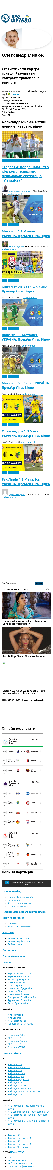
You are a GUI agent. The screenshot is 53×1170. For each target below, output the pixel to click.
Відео (4, 224)
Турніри (6, 961)
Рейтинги (8, 932)
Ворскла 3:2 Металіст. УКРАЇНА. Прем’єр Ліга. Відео (26, 337)
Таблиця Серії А (16, 1076)
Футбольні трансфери (19, 903)
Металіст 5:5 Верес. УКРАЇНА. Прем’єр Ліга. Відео (26, 385)
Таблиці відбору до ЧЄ (19, 1144)
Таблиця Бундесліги (18, 1079)
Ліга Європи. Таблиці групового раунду (28, 1111)
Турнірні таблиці (12, 1052)
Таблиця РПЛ (15, 1094)
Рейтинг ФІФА (15, 944)
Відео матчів (14, 900)
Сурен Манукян (17, 494)
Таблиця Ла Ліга (16, 1073)
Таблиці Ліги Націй (18, 1147)
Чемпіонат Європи (18, 1041)
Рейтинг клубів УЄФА (19, 941)
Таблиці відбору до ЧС (19, 1138)
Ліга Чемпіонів (15, 1014)
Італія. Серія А (15, 985)
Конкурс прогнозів (13, 917)
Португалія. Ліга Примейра (22, 997)
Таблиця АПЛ (15, 1070)
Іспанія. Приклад (16, 982)
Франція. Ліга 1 (16, 991)
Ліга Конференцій (17, 1020)
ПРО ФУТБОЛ (17, 1152)
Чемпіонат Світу (16, 1035)
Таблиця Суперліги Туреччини (24, 1091)
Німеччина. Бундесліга (20, 988)
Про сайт (12, 1157)
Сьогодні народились (14, 956)
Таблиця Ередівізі (17, 1085)
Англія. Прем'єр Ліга (18, 979)
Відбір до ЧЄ (14, 1044)
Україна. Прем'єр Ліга (19, 973)
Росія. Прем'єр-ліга (18, 1003)
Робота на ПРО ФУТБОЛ (20, 1163)
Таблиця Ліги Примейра (20, 1088)
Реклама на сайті (17, 1160)
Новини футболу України (26, 160)
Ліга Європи (14, 1017)
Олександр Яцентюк (19, 190)
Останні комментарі (18, 906)
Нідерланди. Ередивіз (19, 994)
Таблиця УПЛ (15, 1064)
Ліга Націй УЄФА (16, 1047)
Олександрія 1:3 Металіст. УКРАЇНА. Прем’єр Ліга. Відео (26, 433)
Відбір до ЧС (14, 1038)
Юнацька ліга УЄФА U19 (20, 1023)
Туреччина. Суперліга (19, 1000)
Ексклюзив (7, 160)
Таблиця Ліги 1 (16, 1082)
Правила (12, 923)
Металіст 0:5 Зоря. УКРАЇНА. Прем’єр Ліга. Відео (25, 288)
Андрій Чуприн (17, 246)
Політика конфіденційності (22, 1166)
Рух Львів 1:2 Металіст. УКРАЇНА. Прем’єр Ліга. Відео (26, 481)
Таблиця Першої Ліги (19, 1067)
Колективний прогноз (19, 926)
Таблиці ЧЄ (14, 1141)
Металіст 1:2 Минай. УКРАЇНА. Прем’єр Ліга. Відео (26, 233)
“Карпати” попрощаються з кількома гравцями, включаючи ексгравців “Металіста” (25, 174)
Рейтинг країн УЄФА (18, 938)
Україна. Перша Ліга (18, 976)
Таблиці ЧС (14, 1135)
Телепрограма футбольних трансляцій (24, 911)
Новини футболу (12, 891)
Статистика (9, 950)
